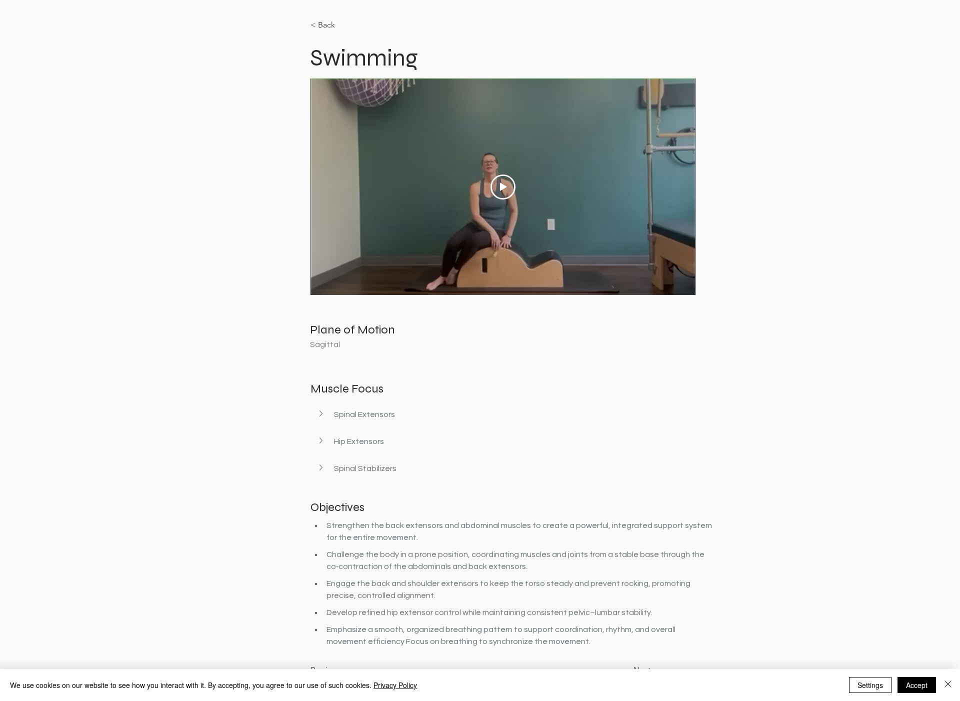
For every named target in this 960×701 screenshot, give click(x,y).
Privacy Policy (395, 685)
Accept (917, 685)
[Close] (948, 685)
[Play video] (503, 187)
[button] (513, 415)
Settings (870, 685)
